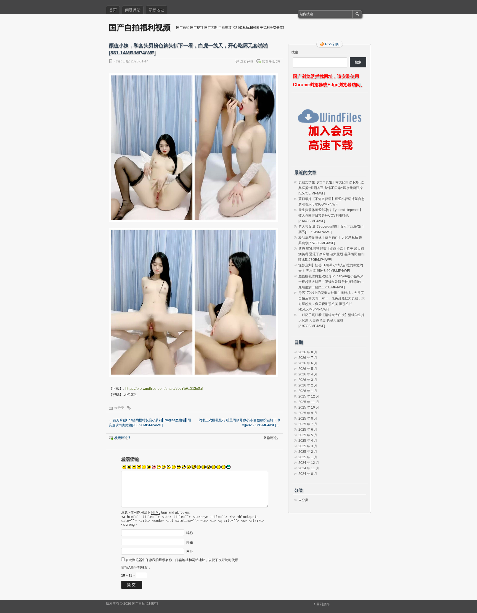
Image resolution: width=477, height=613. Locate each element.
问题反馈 (133, 10)
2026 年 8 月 (307, 352)
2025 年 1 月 (307, 457)
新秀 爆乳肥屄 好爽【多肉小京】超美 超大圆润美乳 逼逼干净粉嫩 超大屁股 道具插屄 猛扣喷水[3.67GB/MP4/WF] (331, 254)
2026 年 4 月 (307, 374)
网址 (189, 551)
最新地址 (156, 10)
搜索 (295, 52)
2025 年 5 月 (307, 435)
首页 (113, 10)
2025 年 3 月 (307, 446)
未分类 (119, 408)
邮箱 (189, 542)
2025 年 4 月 (307, 441)
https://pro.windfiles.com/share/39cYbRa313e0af (164, 388)
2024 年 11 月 (308, 468)
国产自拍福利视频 (140, 27)
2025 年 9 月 (307, 413)
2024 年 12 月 (308, 463)
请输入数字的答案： (136, 567)
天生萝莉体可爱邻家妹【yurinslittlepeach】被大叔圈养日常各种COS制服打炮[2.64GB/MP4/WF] (330, 215)
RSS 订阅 (332, 44)
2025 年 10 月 (308, 407)
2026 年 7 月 (307, 358)
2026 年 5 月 (307, 369)
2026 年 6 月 (307, 363)
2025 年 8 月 (307, 418)
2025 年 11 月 (308, 402)
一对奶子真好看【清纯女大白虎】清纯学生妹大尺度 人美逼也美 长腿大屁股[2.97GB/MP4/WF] (331, 320)
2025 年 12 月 (308, 396)
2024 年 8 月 (307, 474)
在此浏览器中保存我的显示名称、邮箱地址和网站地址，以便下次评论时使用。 (184, 560)
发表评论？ (122, 438)
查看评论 (246, 61)
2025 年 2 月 (307, 452)
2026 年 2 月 (307, 385)
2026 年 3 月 (307, 380)
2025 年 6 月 (307, 430)
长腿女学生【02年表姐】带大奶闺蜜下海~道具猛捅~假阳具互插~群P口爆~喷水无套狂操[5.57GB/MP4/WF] (331, 187)
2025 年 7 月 (307, 424)
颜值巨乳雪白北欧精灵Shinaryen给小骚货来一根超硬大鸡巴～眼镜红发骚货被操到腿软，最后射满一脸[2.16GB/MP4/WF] (331, 281)
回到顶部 (323, 604)
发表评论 (268, 61)
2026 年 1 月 (307, 391)
